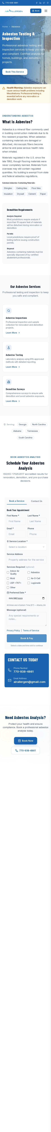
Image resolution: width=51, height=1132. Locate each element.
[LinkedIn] (40, 3)
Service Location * (18, 541)
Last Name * (34, 515)
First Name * (13, 515)
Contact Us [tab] (36, 501)
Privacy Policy (13, 630)
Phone (31, 528)
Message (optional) (16, 610)
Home (5, 26)
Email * (10, 528)
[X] (44, 3)
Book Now (27, 740)
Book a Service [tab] (16, 501)
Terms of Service (31, 630)
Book (37, 11)
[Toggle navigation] (46, 11)
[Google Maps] (48, 3)
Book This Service (15, 72)
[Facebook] (37, 3)
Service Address (15, 554)
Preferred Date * (18, 592)
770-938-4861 (11, 3)
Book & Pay (27, 638)
